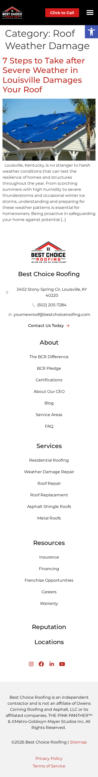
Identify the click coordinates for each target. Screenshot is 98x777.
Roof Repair (49, 483)
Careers (49, 591)
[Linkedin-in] (51, 664)
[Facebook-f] (41, 664)
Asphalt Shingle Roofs (49, 506)
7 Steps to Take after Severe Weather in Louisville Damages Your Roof (44, 75)
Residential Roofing (49, 460)
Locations (49, 642)
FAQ (49, 426)
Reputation (49, 627)
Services (49, 446)
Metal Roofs (49, 518)
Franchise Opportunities (49, 580)
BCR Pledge (49, 368)
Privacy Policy (49, 758)
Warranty (49, 603)
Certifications (49, 380)
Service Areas (49, 414)
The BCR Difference (49, 356)
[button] (89, 12)
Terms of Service (49, 766)
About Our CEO (49, 391)
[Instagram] (31, 664)
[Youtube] (62, 664)
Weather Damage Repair (49, 471)
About (49, 342)
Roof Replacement (49, 495)
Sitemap (78, 742)
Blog (49, 403)
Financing (49, 568)
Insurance (49, 557)
